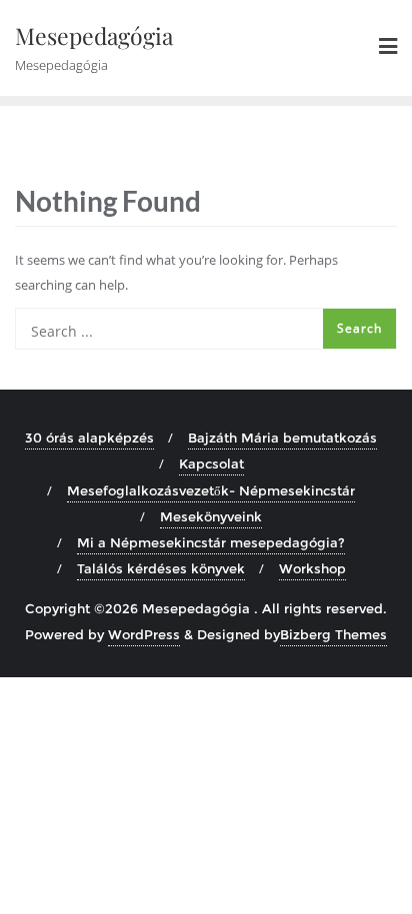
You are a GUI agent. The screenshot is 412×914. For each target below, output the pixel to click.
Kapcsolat (211, 463)
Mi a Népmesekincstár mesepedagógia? (211, 542)
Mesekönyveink (211, 516)
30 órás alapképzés (89, 438)
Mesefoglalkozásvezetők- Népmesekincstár (211, 490)
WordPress (144, 634)
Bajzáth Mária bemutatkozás (282, 438)
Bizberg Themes (333, 634)
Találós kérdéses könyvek (161, 568)
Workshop (312, 568)
